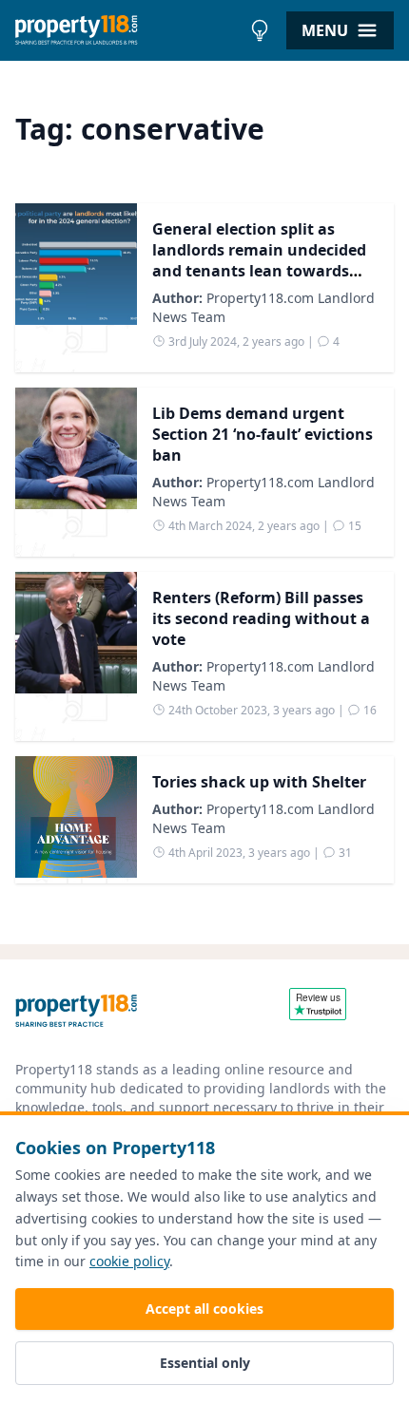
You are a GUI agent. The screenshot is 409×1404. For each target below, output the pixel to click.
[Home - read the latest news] (128, 30)
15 (353, 526)
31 (344, 852)
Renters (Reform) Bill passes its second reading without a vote (261, 618)
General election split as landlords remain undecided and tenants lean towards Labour (259, 260)
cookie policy (129, 1261)
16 (368, 710)
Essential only (205, 1363)
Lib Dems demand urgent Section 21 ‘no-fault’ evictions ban (262, 434)
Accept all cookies (204, 1309)
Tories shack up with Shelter (259, 781)
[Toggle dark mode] (260, 30)
